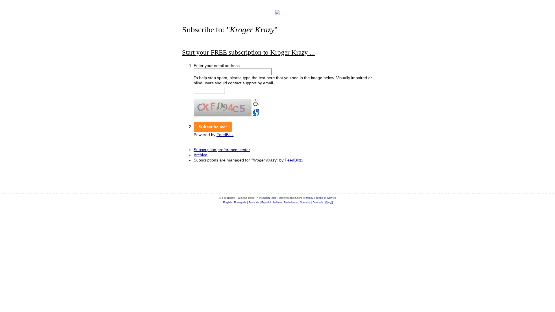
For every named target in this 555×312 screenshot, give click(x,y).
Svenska (305, 202)
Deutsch (318, 202)
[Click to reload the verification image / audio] (255, 112)
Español (266, 202)
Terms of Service (326, 197)
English (227, 202)
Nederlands (291, 202)
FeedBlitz (225, 134)
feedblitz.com (268, 197)
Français (254, 202)
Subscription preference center (222, 149)
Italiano (277, 202)
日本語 (329, 202)
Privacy (308, 197)
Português (240, 202)
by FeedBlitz (290, 160)
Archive (200, 155)
